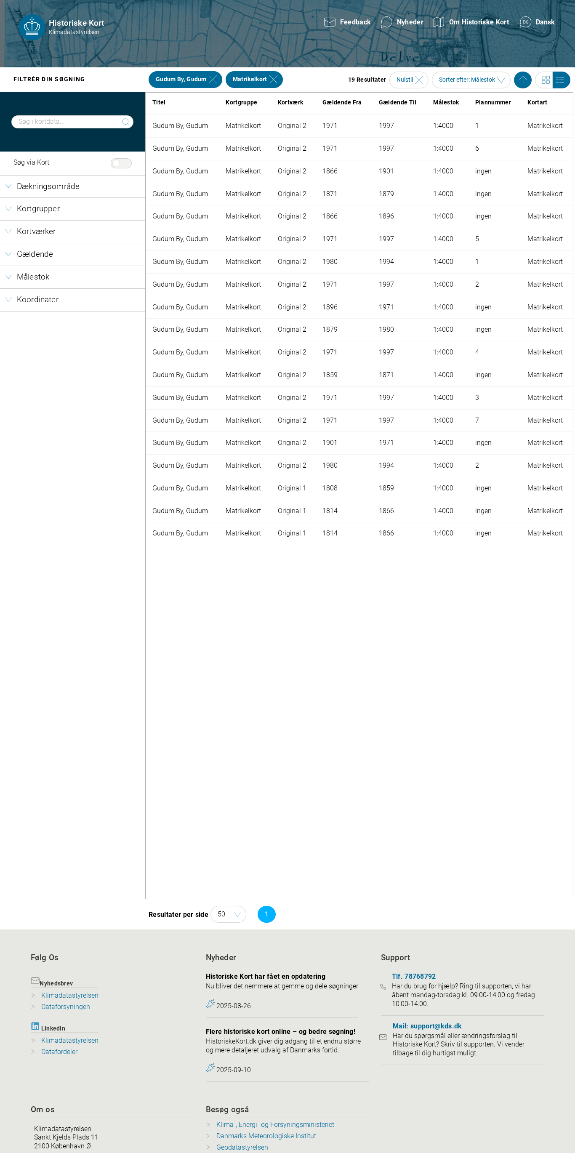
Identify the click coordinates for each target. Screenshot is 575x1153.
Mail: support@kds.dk (427, 1026)
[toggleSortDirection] (523, 80)
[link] (539, 22)
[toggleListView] (561, 80)
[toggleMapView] (544, 80)
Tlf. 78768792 (414, 976)
